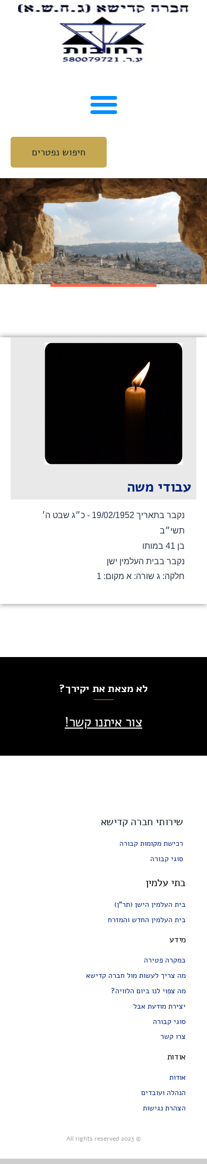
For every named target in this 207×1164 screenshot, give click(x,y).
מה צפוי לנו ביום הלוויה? (148, 991)
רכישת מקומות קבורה (151, 843)
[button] (104, 104)
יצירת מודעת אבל (159, 1006)
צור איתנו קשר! (103, 722)
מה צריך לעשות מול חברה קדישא (136, 975)
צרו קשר (173, 1036)
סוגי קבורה (166, 859)
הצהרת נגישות (164, 1108)
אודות (177, 1077)
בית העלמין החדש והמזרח (147, 920)
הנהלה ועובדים (163, 1093)
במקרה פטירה (165, 960)
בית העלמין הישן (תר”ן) (150, 904)
